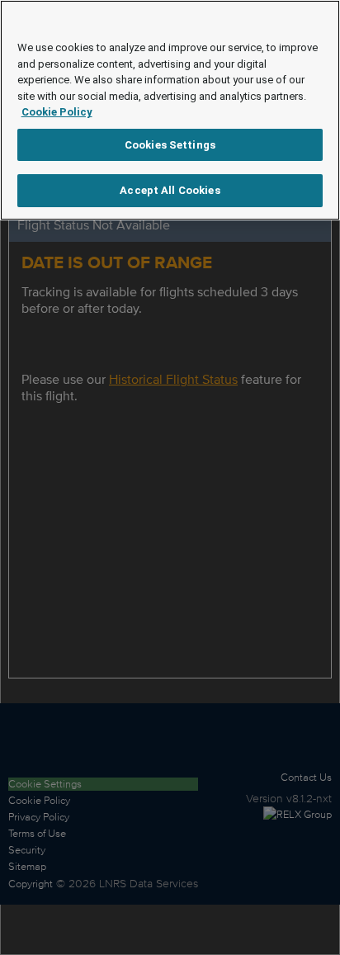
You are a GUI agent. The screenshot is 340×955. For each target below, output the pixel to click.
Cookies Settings (170, 145)
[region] (170, 110)
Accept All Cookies (170, 190)
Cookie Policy (56, 112)
